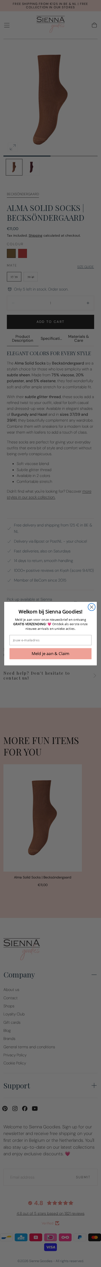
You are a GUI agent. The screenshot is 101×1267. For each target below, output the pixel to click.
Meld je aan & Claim (51, 653)
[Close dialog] (91, 606)
